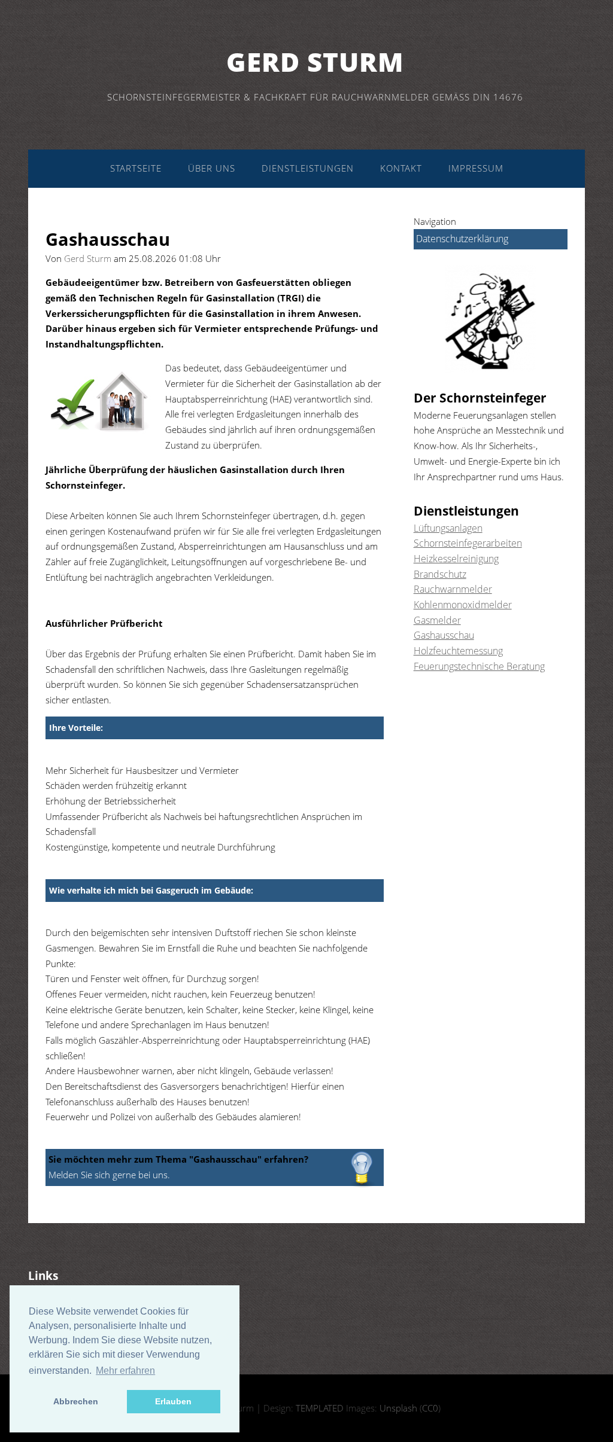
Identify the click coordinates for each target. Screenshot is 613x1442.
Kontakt (401, 168)
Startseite (136, 168)
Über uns (211, 168)
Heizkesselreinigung (456, 558)
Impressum (475, 168)
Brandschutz (440, 574)
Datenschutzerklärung (462, 238)
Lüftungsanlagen (448, 528)
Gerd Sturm (315, 62)
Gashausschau (444, 635)
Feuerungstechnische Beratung (479, 666)
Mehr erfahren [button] (125, 1370)
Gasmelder (437, 620)
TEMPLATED (320, 1408)
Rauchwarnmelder (453, 589)
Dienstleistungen (308, 168)
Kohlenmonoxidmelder (463, 604)
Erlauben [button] (173, 1401)
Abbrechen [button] (75, 1401)
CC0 (430, 1408)
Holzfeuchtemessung (458, 650)
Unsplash (398, 1408)
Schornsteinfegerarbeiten (468, 543)
